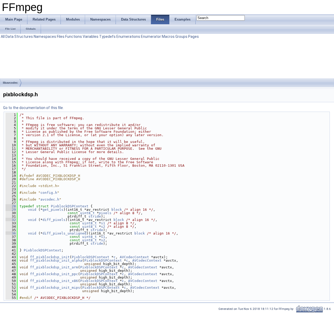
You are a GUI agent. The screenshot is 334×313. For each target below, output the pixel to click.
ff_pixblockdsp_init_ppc (54, 274)
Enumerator (151, 36)
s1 (103, 223)
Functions (73, 36)
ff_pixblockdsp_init (50, 257)
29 (10, 210)
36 (10, 233)
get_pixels (53, 210)
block (116, 210)
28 (10, 206)
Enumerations (128, 36)
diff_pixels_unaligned (64, 233)
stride (94, 216)
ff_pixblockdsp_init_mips (55, 288)
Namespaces (45, 36)
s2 (103, 226)
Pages (193, 36)
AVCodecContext (134, 257)
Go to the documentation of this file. (33, 108)
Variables (90, 36)
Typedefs (107, 36)
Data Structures (19, 36)
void (32, 210)
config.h (48, 193)
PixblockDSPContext (69, 206)
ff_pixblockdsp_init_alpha (56, 260)
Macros (168, 36)
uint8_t (87, 213)
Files (60, 36)
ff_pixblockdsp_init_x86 (54, 281)
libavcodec (10, 82)
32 (10, 220)
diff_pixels (54, 220)
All (3, 36)
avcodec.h (49, 199)
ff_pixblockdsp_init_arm (54, 267)
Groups (181, 36)
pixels (105, 213)
